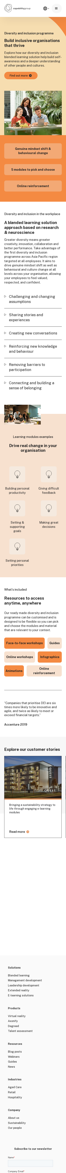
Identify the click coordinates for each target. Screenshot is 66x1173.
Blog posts (15, 1051)
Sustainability (17, 1123)
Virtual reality (17, 1016)
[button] (57, 8)
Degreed (13, 1026)
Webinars (14, 1056)
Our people (15, 1127)
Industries (14, 1079)
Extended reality (18, 990)
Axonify (13, 1021)
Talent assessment (20, 1031)
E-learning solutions (21, 995)
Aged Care (14, 1087)
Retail (12, 1092)
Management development (25, 980)
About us (13, 1117)
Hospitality (15, 1097)
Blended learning (19, 975)
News (11, 1066)
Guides (12, 1061)
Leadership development (23, 985)
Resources (15, 1043)
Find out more (19, 75)
